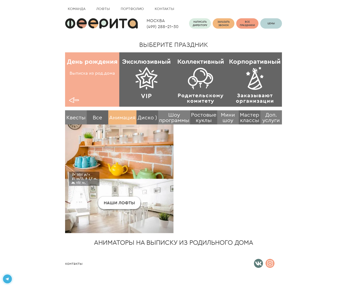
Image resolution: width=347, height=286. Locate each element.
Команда (76, 8)
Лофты (103, 8)
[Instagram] (270, 263)
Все (97, 117)
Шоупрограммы (174, 117)
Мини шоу (228, 117)
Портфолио (132, 8)
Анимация (122, 117)
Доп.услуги (271, 117)
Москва (156, 20)
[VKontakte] (258, 263)
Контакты (164, 8)
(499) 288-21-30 (163, 26)
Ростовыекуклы (203, 117)
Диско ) (147, 117)
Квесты (75, 117)
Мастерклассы (249, 117)
